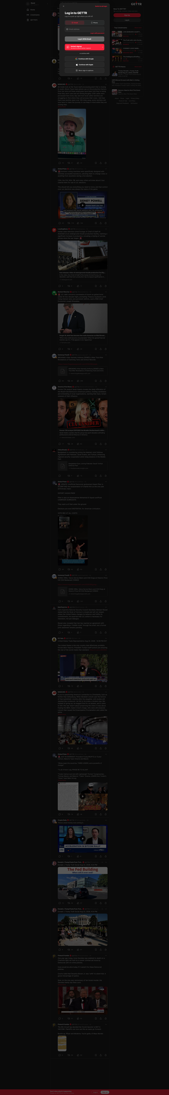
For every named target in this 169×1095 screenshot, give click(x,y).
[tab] (74, 23)
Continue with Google (86, 59)
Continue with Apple (86, 65)
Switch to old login (101, 6)
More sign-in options (86, 70)
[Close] (63, 6)
